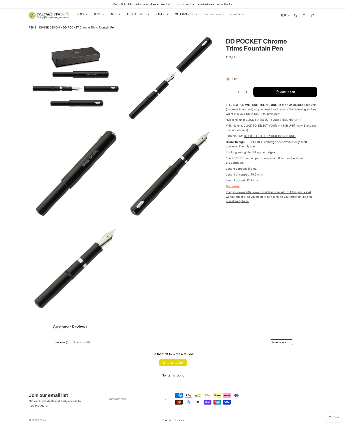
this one (249, 146)
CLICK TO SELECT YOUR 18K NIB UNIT (270, 136)
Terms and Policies (173, 420)
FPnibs (42, 420)
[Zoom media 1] (75, 79)
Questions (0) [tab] (81, 342)
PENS (32, 27)
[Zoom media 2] (169, 79)
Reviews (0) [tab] (61, 342)
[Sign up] (165, 399)
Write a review (173, 363)
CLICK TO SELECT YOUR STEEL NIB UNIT (273, 119)
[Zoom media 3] (75, 174)
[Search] (295, 15)
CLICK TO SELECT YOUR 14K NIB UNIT (270, 125)
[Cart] (312, 15)
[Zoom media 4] (169, 174)
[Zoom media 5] (75, 268)
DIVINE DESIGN (49, 27)
